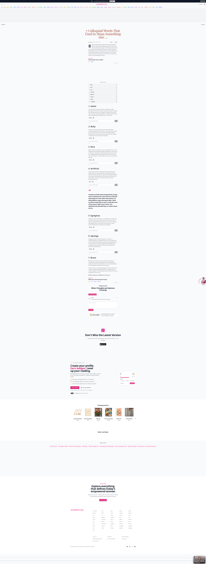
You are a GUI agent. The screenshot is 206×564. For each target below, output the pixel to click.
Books (90, 7)
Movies (142, 7)
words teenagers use (94, 446)
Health (153, 7)
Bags (78, 7)
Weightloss (160, 7)
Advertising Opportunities (97, 538)
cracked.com (94, 275)
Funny (72, 7)
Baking (52, 7)
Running (109, 7)
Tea (89, 61)
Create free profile (74, 387)
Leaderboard (122, 383)
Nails (21, 7)
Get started (132, 383)
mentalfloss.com (101, 275)
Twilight (129, 7)
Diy (122, 7)
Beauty (132, 7)
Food (59, 7)
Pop (89, 281)
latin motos (84, 446)
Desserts (33, 7)
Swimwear (25, 7)
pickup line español (132, 446)
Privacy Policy (124, 538)
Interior (18, 7)
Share (116, 42)
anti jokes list (141, 446)
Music (87, 7)
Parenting (48, 7)
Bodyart (65, 7)
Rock (92, 281)
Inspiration (146, 7)
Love (139, 7)
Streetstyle (105, 7)
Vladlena (91, 42)
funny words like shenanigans (107, 446)
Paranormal (118, 7)
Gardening (94, 7)
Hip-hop (95, 281)
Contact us (95, 536)
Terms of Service (96, 540)
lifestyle (3, 24)
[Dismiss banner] (116, 313)
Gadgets (136, 7)
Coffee (92, 61)
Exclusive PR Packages (111, 538)
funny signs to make (63, 446)
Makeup (125, 7)
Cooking (14, 7)
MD (99, 42)
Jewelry (45, 7)
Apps (84, 7)
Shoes (157, 7)
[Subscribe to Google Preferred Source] (94, 315)
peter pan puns (53, 446)
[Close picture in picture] (194, 556)
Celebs (150, 7)
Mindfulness (40, 7)
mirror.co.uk (107, 275)
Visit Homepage (103, 500)
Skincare (56, 7)
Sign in (91, 390)
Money (11, 7)
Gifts (2, 7)
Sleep (102, 7)
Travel (81, 7)
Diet (4, 7)
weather (94, 204)
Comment (91, 309)
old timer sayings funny (121, 446)
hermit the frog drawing (75, 446)
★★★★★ (203, 24)
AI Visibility (109, 536)
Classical (99, 281)
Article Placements (125, 536)
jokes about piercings (151, 446)
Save (111, 42)
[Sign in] (204, 4)
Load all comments (92, 294)
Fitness (75, 7)
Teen (36, 7)
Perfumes (29, 7)
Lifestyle (68, 7)
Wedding (98, 7)
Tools (94, 530)
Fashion (7, 7)
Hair (61, 7)
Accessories (114, 7)
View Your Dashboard (87, 387)
